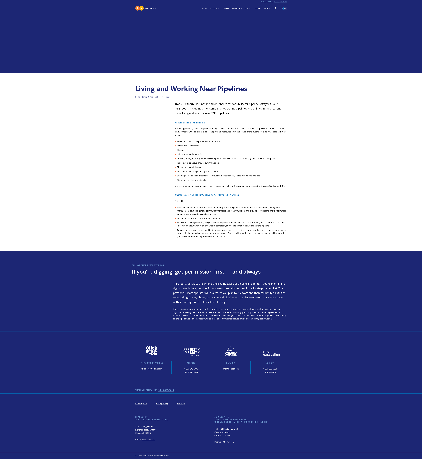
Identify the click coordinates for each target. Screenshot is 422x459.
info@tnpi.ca (141, 403)
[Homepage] (145, 8)
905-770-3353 (148, 439)
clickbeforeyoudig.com (151, 368)
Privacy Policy (162, 403)
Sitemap (181, 403)
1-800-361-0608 (280, 1)
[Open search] (276, 8)
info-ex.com (270, 372)
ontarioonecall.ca (231, 368)
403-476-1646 (227, 442)
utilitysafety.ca (191, 372)
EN (282, 8)
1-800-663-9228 (270, 368)
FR (285, 8)
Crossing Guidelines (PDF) (272, 186)
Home (137, 97)
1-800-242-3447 (191, 368)
